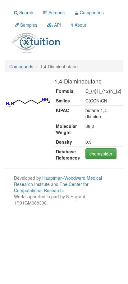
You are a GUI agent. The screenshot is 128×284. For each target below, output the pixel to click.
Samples (28, 25)
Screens (56, 12)
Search (25, 12)
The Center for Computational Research (51, 187)
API (57, 25)
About (79, 25)
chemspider (100, 154)
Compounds (91, 12)
